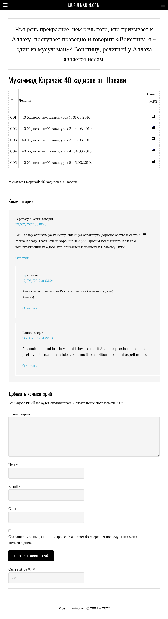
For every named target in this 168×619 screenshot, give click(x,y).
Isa (24, 275)
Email (14, 486)
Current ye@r (21, 569)
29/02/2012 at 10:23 (31, 224)
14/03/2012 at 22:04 (37, 338)
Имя (13, 464)
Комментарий (19, 414)
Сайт (12, 508)
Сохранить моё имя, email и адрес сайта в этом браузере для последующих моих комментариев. (72, 539)
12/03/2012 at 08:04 (38, 281)
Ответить (22, 257)
